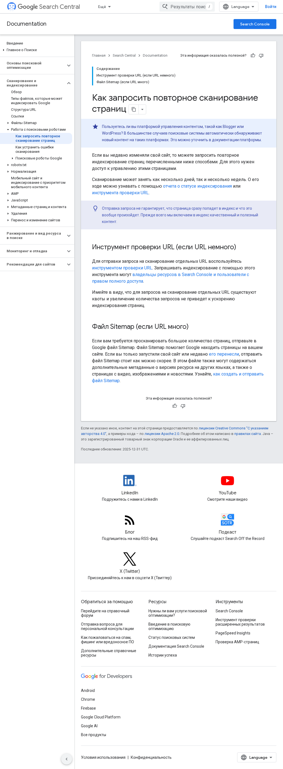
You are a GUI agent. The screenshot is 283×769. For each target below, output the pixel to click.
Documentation (26, 23)
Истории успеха (162, 655)
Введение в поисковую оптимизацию (169, 626)
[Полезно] (253, 55)
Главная (99, 55)
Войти (270, 6)
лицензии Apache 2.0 (162, 434)
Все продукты (93, 735)
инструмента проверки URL (120, 192)
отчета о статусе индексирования (197, 186)
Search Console (255, 24)
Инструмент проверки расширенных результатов (240, 622)
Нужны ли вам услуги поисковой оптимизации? (177, 613)
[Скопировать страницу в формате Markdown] (134, 109)
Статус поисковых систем (171, 637)
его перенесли (224, 354)
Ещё (102, 6)
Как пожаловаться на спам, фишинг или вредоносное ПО (107, 639)
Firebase (88, 708)
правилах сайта (247, 434)
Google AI (89, 726)
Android (88, 690)
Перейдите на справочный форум (105, 613)
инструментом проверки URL (122, 268)
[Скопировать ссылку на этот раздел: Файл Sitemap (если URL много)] (194, 327)
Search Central (59, 7)
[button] (36, 50)
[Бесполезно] (261, 55)
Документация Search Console (176, 646)
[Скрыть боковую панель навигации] (66, 759)
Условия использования (103, 757)
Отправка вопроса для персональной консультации (107, 626)
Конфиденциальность (151, 757)
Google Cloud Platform (100, 717)
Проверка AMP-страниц (237, 642)
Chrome (88, 699)
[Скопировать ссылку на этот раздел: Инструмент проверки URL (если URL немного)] (241, 247)
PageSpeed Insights (233, 633)
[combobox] (187, 7)
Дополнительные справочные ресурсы (108, 653)
